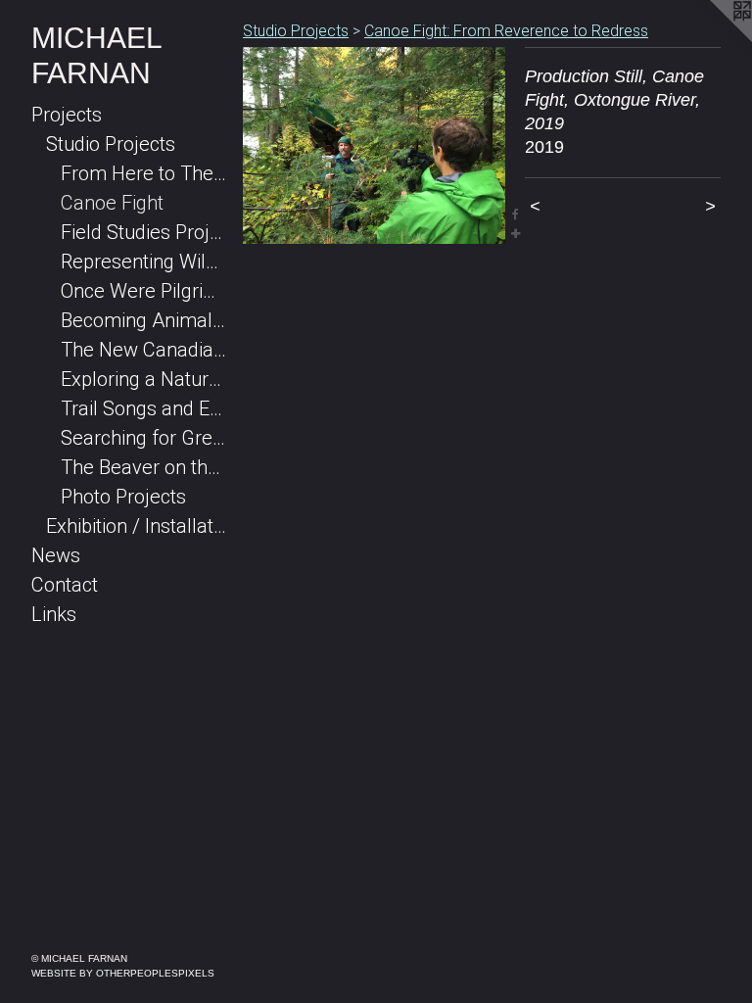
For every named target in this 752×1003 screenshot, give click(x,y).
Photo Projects (123, 496)
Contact (64, 585)
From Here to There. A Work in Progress (144, 173)
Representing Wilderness (144, 261)
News (55, 555)
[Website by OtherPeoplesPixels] (713, 39)
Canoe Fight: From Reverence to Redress (506, 31)
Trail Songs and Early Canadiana (144, 408)
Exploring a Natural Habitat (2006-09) (144, 379)
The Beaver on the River (144, 467)
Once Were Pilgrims (144, 291)
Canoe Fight (112, 203)
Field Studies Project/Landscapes (144, 232)
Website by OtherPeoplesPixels (122, 973)
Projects (66, 114)
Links (53, 614)
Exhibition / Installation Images (136, 526)
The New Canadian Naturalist (144, 349)
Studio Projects (110, 144)
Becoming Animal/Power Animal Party (144, 320)
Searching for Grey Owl (144, 438)
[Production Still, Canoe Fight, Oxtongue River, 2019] (374, 145)
